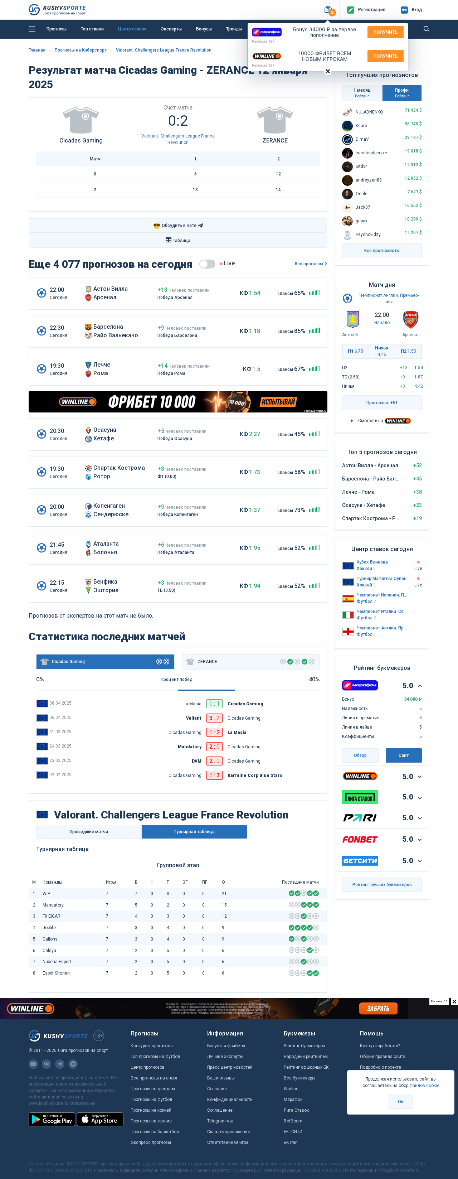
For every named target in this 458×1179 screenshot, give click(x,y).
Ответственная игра (227, 1142)
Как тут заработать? (380, 1045)
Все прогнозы (309, 263)
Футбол (366, 601)
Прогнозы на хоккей (151, 1110)
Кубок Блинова (372, 562)
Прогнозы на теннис (151, 1121)
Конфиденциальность (229, 1099)
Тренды (234, 29)
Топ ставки (92, 29)
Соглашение (220, 1110)
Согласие (217, 1088)
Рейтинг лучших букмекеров (382, 884)
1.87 (418, 377)
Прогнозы (57, 29)
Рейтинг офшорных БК (306, 1067)
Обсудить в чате (174, 225)
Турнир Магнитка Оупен (381, 578)
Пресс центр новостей (230, 1067)
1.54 (418, 367)
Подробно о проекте (380, 1067)
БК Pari (291, 1142)
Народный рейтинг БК (306, 1056)
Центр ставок (132, 29)
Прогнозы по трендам (153, 1088)
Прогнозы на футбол (151, 1099)
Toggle (207, 264)
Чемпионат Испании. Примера (382, 595)
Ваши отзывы (221, 1078)
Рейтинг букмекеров (304, 1045)
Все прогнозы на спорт (154, 1078)
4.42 (418, 386)
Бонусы (204, 29)
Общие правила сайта (382, 1056)
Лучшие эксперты (225, 1056)
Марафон (293, 1099)
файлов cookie (424, 1085)
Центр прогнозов (148, 1067)
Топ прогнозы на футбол (155, 1056)
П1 (355, 351)
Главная (37, 50)
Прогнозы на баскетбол (155, 1131)
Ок (401, 1101)
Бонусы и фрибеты (226, 1045)
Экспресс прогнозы (151, 1142)
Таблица (181, 240)
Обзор (360, 755)
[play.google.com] (52, 1119)
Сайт (404, 755)
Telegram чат (220, 1121)
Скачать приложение (228, 1131)
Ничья (382, 351)
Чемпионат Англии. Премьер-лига (382, 627)
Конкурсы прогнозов (152, 1045)
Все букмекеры (299, 1078)
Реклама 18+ (263, 41)
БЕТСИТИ (293, 1131)
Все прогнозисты (382, 250)
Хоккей (366, 568)
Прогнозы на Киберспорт (81, 50)
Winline (291, 1088)
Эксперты (171, 29)
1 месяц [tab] (362, 93)
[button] (328, 10)
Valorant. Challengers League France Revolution (163, 50)
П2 (408, 351)
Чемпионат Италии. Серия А (382, 611)
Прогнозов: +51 (382, 402)
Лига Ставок (296, 1110)
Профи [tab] (402, 93)
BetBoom (293, 1121)
